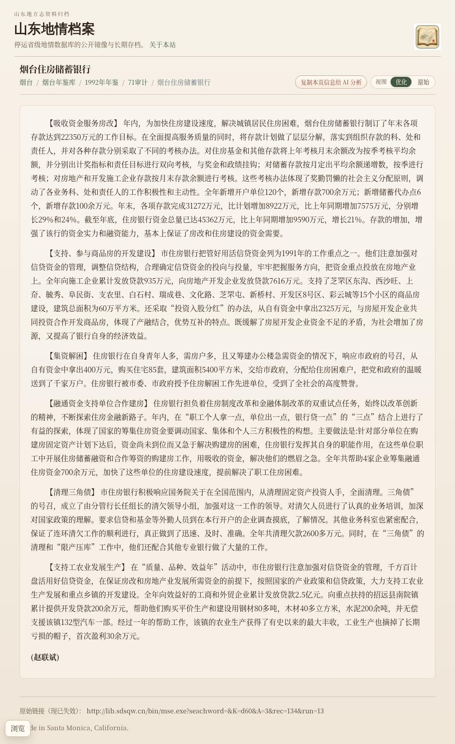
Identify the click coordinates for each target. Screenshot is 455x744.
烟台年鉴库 (59, 82)
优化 (401, 82)
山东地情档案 (54, 28)
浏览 (18, 728)
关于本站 (162, 44)
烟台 (26, 82)
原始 (423, 82)
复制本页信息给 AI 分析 (331, 82)
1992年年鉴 (102, 82)
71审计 (138, 82)
